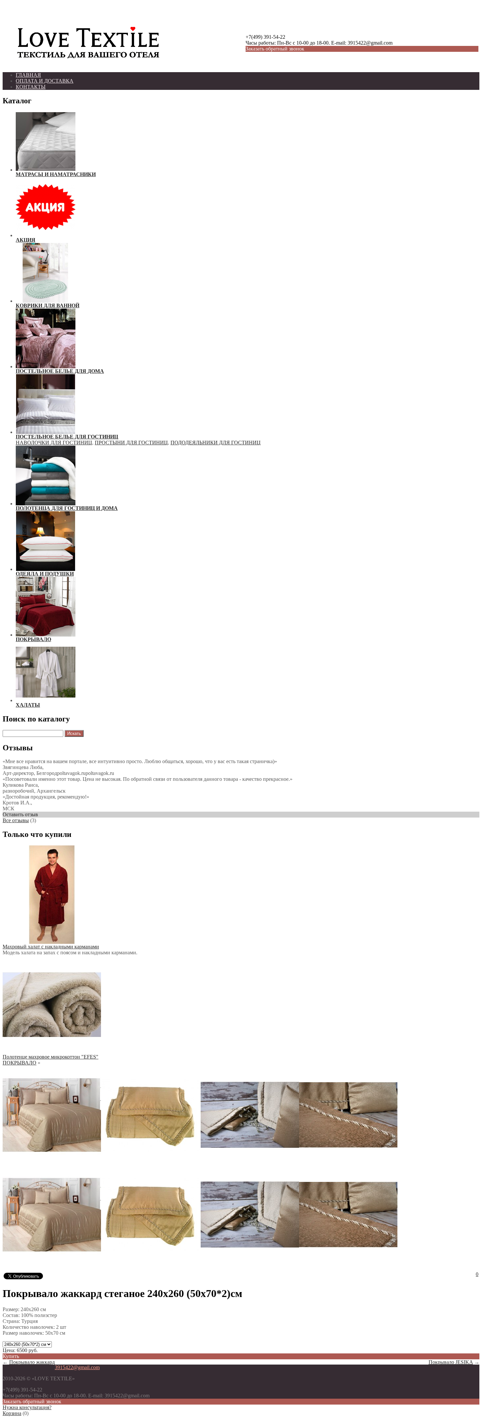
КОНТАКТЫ (31, 87)
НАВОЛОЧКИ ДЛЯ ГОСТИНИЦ (54, 442)
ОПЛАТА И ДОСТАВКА (44, 81)
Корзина (12, 1413)
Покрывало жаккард (32, 1362)
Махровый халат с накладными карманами (51, 946)
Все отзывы (16, 820)
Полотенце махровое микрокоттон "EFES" (50, 1057)
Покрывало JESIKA (451, 1362)
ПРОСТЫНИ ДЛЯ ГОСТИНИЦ (131, 442)
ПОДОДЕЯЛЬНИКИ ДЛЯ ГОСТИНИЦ (216, 442)
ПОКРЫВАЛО (19, 1062)
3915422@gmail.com (77, 1367)
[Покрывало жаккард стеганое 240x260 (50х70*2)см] (52, 1162)
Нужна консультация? (27, 1407)
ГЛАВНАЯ (28, 75)
